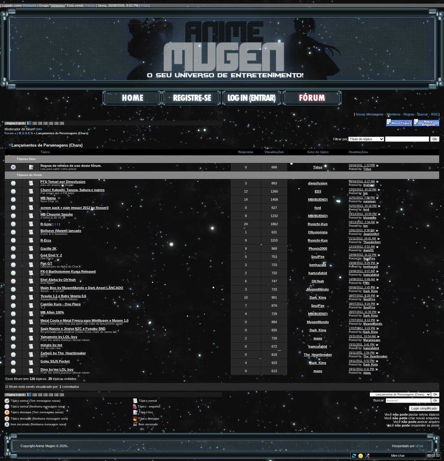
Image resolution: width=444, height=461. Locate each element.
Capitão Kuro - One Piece (60, 304)
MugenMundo (318, 289)
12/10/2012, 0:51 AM (362, 246)
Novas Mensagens (370, 114)
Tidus (317, 167)
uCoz (419, 446)
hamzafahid (317, 273)
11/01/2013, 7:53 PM (362, 197)
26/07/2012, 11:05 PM (362, 311)
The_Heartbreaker (318, 354)
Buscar (422, 114)
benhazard (317, 265)
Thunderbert (372, 242)
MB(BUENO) (318, 199)
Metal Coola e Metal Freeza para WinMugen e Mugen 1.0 (84, 320)
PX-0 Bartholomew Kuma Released (68, 271)
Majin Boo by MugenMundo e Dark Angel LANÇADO (81, 288)
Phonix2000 (318, 248)
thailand (369, 185)
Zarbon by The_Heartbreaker (63, 353)
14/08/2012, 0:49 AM (362, 279)
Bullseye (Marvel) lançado (60, 230)
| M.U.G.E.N (25, 133)
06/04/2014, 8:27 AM (362, 181)
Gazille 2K (48, 248)
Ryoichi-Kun (318, 224)
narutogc (369, 201)
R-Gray (46, 224)
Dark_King (370, 291)
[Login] (252, 104)
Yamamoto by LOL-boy (58, 337)
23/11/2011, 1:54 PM (362, 352)
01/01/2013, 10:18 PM (363, 205)
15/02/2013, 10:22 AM (362, 189)
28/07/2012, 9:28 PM (362, 295)
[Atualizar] (353, 457)
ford (317, 207)
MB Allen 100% (52, 312)
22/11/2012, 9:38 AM (362, 230)
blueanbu (369, 217)
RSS (144, 5)
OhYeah (318, 281)
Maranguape (371, 340)
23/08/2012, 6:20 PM (362, 263)
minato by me (51, 345)
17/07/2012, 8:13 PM (362, 320)
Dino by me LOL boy (56, 369)
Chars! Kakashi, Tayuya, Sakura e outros (72, 190)
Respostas (245, 152)
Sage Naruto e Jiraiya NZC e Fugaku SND (72, 328)
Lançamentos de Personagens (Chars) (62, 133)
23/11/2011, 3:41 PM (362, 344)
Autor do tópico (318, 152)
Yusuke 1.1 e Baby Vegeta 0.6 (63, 296)
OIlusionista (317, 232)
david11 (368, 250)
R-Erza (45, 240)
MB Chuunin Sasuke (56, 214)
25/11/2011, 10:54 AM (362, 336)
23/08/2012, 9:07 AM (362, 271)
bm (365, 193)
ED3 (318, 191)
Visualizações (274, 152)
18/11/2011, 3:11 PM (361, 369)
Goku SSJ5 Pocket (55, 361)
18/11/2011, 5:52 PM (362, 360)
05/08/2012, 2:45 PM (362, 287)
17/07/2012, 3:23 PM (362, 328)
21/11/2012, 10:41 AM (362, 238)
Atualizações (358, 152)
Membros (394, 114)
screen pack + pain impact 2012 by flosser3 (74, 207)
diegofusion (317, 183)
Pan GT (46, 263)
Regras (409, 114)
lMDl (39, 129)
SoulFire (317, 256)
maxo (318, 338)
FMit (366, 282)
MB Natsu (48, 198)
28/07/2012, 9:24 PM (362, 303)
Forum (90, 5)
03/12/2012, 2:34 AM (362, 222)
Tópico (45, 152)
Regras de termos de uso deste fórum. (70, 165)
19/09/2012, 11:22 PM (362, 254)
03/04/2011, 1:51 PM (362, 165)
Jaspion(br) (371, 233)
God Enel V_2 (51, 255)
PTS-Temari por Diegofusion (62, 181)
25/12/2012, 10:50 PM (363, 214)
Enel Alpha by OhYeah (58, 279)
